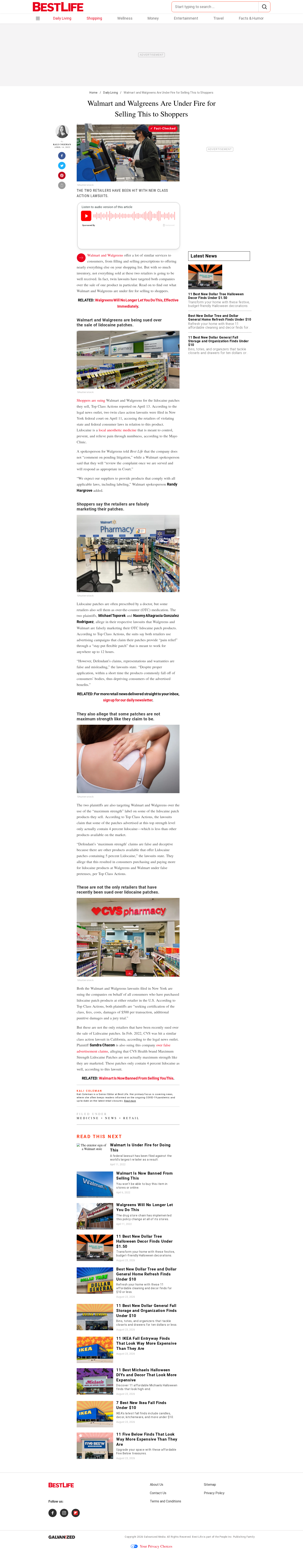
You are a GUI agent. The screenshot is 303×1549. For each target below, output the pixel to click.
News (111, 1118)
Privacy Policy (214, 1493)
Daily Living (62, 18)
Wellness (125, 18)
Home (93, 92)
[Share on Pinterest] (62, 177)
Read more (130, 1101)
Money (153, 18)
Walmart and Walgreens (105, 255)
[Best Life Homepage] (58, 7)
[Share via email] (62, 187)
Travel (218, 18)
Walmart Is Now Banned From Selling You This (136, 1078)
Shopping (94, 18)
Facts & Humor (251, 18)
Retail (131, 1118)
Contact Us (158, 1493)
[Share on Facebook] (62, 157)
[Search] (264, 7)
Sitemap (210, 1485)
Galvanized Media (155, 1536)
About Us (156, 1485)
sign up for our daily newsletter (128, 700)
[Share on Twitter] (62, 167)
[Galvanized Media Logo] (61, 1537)
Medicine (88, 1118)
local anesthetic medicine (117, 429)
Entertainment (186, 18)
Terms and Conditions (165, 1501)
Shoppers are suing (91, 400)
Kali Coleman (62, 144)
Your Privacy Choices (156, 1546)
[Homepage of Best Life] (61, 1485)
